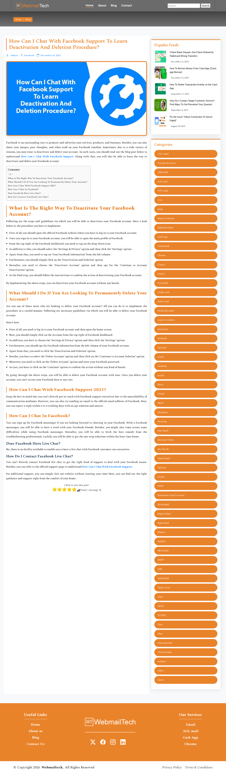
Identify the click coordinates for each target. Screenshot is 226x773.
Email (190, 724)
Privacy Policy (172, 767)
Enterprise (163, 329)
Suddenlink (163, 578)
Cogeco (161, 264)
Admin (14, 55)
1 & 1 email (163, 153)
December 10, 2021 (50, 55)
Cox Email (163, 283)
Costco (161, 273)
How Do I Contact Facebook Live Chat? (28, 197)
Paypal (161, 476)
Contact (126, 5)
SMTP (161, 560)
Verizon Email (165, 652)
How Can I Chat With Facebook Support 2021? (32, 185)
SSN (160, 569)
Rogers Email (164, 513)
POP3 (160, 486)
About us (35, 731)
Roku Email (163, 523)
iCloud (161, 393)
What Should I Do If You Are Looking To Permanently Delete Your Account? (47, 182)
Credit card (163, 292)
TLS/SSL (162, 615)
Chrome (162, 255)
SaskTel (161, 541)
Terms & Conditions (199, 767)
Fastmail (162, 347)
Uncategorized (165, 643)
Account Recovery (167, 163)
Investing (162, 421)
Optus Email (164, 458)
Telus (160, 596)
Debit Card (163, 301)
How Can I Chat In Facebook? (23, 189)
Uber (160, 633)
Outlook (162, 467)
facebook (29, 55)
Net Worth (163, 449)
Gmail (161, 357)
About (102, 5)
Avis (160, 200)
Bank (160, 209)
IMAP (161, 403)
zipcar (161, 679)
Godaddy (162, 366)
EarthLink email (166, 310)
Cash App (163, 237)
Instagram (163, 412)
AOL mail (162, 181)
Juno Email (163, 430)
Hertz (160, 384)
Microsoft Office (166, 440)
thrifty (161, 606)
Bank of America (166, 218)
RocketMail (163, 504)
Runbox (161, 532)
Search (205, 6)
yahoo (161, 670)
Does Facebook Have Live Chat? (24, 193)
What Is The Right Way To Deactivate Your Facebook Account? (40, 178)
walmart (162, 661)
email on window (166, 320)
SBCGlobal (163, 550)
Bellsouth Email (165, 227)
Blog (114, 5)
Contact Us (35, 744)
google (161, 375)
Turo (160, 624)
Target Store (164, 587)
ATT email (163, 190)
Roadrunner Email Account (171, 495)
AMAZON (163, 172)
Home (89, 5)
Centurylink (163, 246)
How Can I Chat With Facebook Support (107, 467)
